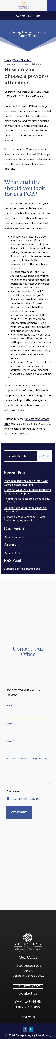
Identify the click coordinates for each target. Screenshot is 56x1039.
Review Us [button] (28, 1017)
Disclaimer (12, 791)
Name (9, 705)
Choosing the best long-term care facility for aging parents (24, 518)
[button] (51, 5)
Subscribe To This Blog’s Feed (22, 568)
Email (10, 741)
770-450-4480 (30, 16)
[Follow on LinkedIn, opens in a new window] (31, 1029)
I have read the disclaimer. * (26, 799)
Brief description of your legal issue (27, 758)
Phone (9, 723)
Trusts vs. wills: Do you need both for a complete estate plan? (27, 491)
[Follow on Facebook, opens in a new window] (25, 1029)
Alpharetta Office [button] (28, 986)
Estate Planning (35, 96)
